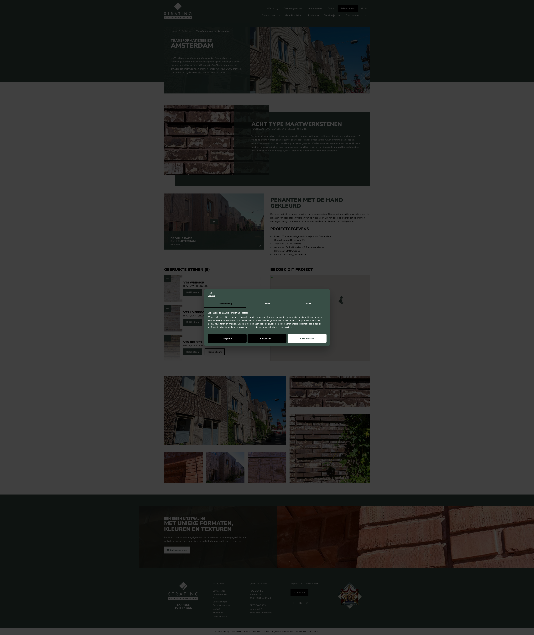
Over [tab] (308, 303)
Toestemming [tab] (225, 303)
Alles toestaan (307, 338)
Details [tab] (267, 303)
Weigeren (227, 338)
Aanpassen (265, 338)
